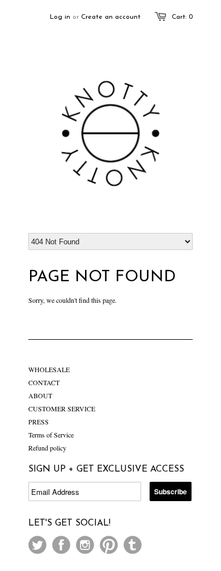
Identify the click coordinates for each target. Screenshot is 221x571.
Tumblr (133, 545)
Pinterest (109, 545)
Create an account (111, 17)
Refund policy (47, 447)
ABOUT (40, 395)
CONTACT (44, 382)
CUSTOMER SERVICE (61, 408)
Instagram (85, 545)
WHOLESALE (49, 369)
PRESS (38, 421)
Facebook (61, 545)
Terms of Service (51, 434)
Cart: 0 (182, 17)
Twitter (37, 545)
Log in (60, 17)
